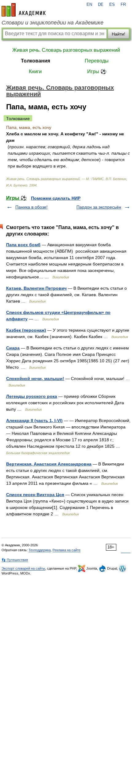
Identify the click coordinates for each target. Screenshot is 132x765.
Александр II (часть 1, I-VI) (34, 420)
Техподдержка (40, 550)
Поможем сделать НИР (55, 198)
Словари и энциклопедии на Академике (52, 23)
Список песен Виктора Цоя (35, 494)
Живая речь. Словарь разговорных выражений (66, 50)
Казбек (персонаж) (26, 330)
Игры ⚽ (97, 71)
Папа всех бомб (23, 244)
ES (112, 4)
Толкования (35, 60)
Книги (35, 71)
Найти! (118, 34)
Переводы (97, 60)
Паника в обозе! (31, 207)
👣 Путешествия (15, 560)
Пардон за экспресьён (98, 207)
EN (89, 4)
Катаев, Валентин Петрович (36, 288)
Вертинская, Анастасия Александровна (48, 464)
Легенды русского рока (31, 396)
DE (100, 4)
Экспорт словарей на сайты (23, 568)
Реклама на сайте (66, 550)
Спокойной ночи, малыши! (35, 378)
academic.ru (24, 10)
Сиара (13, 347)
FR (123, 4)
